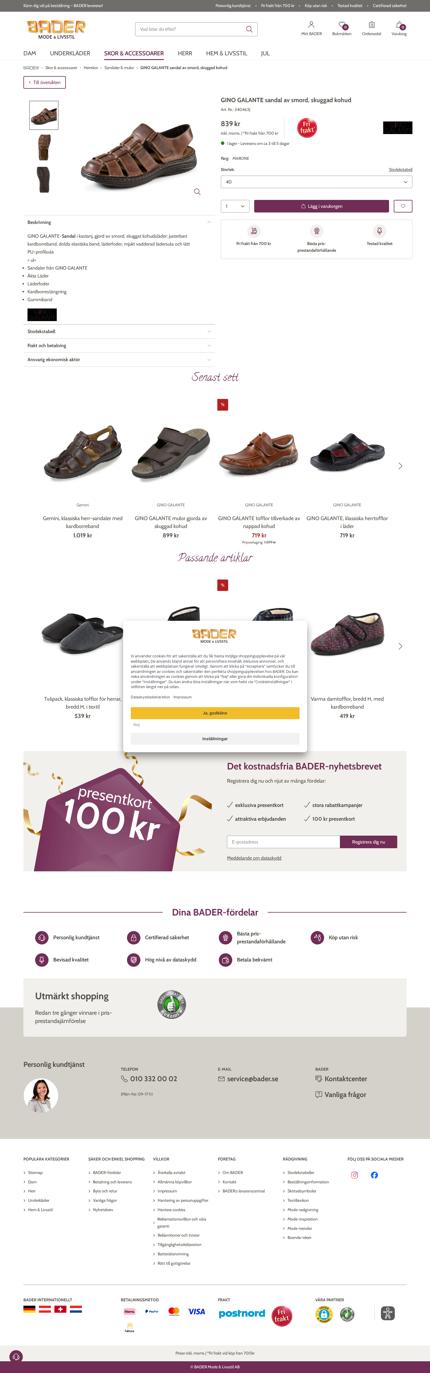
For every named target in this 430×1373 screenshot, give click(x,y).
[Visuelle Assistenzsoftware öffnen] (384, 1313)
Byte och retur (105, 1191)
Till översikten (47, 82)
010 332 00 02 (153, 1078)
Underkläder (38, 1200)
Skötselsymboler (302, 1191)
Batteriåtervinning (173, 1254)
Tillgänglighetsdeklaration (180, 1244)
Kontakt (229, 1182)
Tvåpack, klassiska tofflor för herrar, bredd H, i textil (82, 703)
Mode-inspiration (303, 1219)
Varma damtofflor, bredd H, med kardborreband (347, 703)
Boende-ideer (299, 1237)
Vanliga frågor (105, 1200)
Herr (31, 1191)
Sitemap (35, 1172)
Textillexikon (298, 1200)
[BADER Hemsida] (57, 29)
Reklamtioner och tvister (178, 1235)
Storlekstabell (400, 169)
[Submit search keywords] (249, 29)
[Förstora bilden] (197, 192)
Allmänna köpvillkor (175, 1182)
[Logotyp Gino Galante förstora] (397, 127)
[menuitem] (29, 53)
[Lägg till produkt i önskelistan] (403, 206)
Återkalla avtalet (171, 1172)
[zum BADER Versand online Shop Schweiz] (60, 1309)
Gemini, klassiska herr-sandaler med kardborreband (83, 522)
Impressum (167, 1191)
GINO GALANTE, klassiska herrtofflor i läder (347, 522)
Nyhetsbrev (103, 1209)
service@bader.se (252, 1078)
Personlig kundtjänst (233, 5)
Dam (32, 1182)
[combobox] (196, 29)
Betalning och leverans (112, 1182)
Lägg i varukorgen (325, 206)
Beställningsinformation (308, 1182)
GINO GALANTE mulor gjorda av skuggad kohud (171, 522)
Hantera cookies (171, 1209)
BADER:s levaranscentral (244, 1191)
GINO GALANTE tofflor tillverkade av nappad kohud (259, 522)
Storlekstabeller (301, 1172)
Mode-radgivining (303, 1209)
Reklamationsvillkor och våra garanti (181, 1222)
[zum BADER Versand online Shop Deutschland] (29, 1309)
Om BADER (233, 1172)
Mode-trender (300, 1228)
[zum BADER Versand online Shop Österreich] (45, 1309)
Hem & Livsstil (40, 1209)
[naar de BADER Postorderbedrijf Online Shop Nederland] (76, 1309)
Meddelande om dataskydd (254, 858)
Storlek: (228, 169)
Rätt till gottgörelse (174, 1263)
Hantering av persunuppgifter (183, 1200)
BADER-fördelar (107, 1172)
